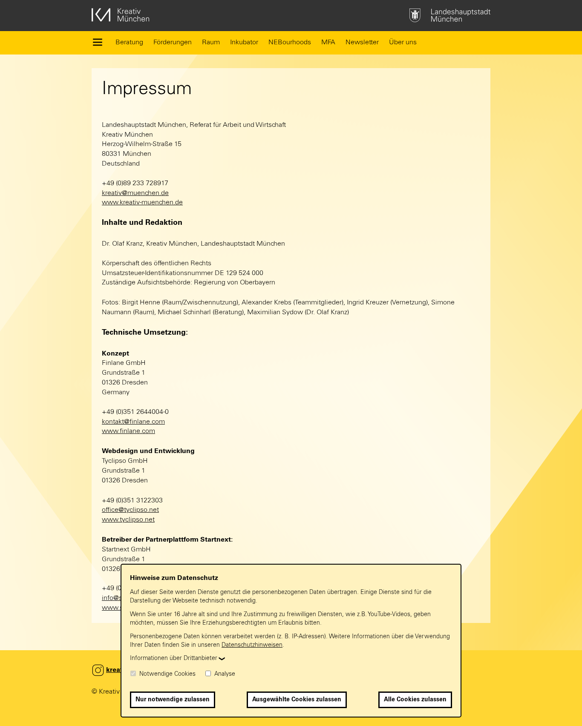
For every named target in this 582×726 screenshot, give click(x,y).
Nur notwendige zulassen (172, 700)
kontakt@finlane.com (133, 421)
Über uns (403, 42)
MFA (328, 42)
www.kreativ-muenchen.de (142, 202)
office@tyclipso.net (130, 509)
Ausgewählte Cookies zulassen (296, 700)
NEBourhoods (289, 42)
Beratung (129, 42)
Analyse (224, 674)
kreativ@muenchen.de (135, 192)
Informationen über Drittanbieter (173, 658)
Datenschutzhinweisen (252, 645)
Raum (211, 42)
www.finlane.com (128, 431)
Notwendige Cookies (167, 674)
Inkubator (244, 42)
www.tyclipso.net (128, 519)
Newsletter (362, 42)
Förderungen (172, 42)
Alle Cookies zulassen (415, 700)
